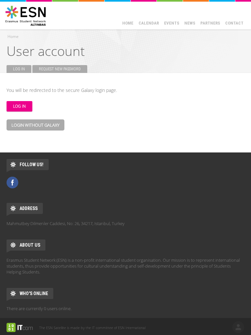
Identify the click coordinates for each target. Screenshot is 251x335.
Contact (234, 23)
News (189, 23)
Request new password (60, 69)
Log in (22, 69)
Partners (210, 23)
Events (171, 23)
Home (127, 23)
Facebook (12, 182)
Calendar (149, 23)
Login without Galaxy (35, 125)
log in (238, 327)
